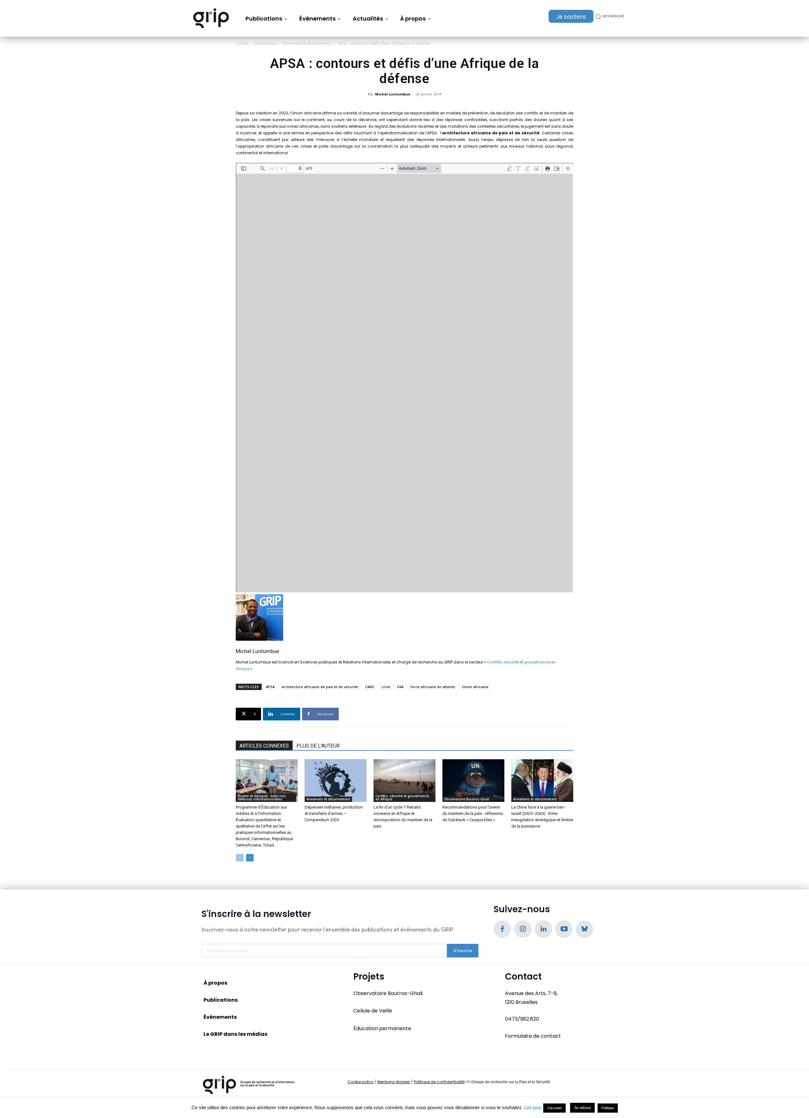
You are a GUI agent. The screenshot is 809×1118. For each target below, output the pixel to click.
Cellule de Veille (372, 1010)
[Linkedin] (543, 929)
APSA (270, 686)
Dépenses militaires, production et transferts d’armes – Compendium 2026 (334, 813)
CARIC (370, 686)
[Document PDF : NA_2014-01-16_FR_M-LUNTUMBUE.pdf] (404, 378)
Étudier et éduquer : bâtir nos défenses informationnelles (262, 797)
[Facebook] (502, 929)
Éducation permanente (382, 1028)
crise (386, 686)
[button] (608, 16)
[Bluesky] (584, 929)
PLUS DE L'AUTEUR (318, 746)
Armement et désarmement (307, 43)
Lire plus (533, 1107)
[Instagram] (523, 929)
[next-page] (250, 858)
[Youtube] (564, 929)
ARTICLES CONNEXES (264, 746)
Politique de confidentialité (439, 1081)
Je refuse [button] (582, 1107)
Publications (265, 43)
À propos (215, 983)
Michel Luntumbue (392, 94)
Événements (220, 1017)
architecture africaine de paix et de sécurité (320, 686)
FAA (400, 686)
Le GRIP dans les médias (235, 1034)
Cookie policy (361, 1081)
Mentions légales (393, 1081)
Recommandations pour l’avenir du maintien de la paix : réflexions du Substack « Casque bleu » (472, 813)
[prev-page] (240, 858)
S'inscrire (462, 950)
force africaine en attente (433, 686)
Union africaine (475, 686)
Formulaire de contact (533, 1036)
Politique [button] (607, 1108)
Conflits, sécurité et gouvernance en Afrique (402, 797)
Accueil (242, 43)
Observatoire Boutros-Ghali (466, 799)
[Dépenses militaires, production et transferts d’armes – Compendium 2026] (336, 780)
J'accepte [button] (554, 1108)
